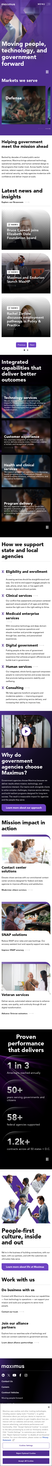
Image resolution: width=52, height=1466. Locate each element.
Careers (5, 1387)
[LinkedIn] (3, 1375)
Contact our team (10, 1311)
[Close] (49, 1407)
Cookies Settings (26, 1445)
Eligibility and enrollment (26, 571)
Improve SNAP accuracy (13, 950)
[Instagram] (25, 1375)
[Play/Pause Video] (47, 72)
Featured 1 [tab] (24, 350)
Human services (19, 666)
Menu (41, 4)
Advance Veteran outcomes (14, 1013)
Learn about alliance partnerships (17, 1342)
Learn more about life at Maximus (25, 1266)
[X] (8, 1375)
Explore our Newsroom (12, 202)
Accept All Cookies (26, 1461)
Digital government (22, 645)
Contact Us (7, 1381)
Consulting (14, 688)
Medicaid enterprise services (22, 615)
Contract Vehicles (10, 1392)
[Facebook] (20, 1375)
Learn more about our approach (24, 807)
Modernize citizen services (14, 890)
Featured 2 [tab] (27, 350)
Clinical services (19, 595)
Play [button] (26, 731)
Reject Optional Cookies (26, 1453)
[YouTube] (14, 1375)
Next (47, 128)
